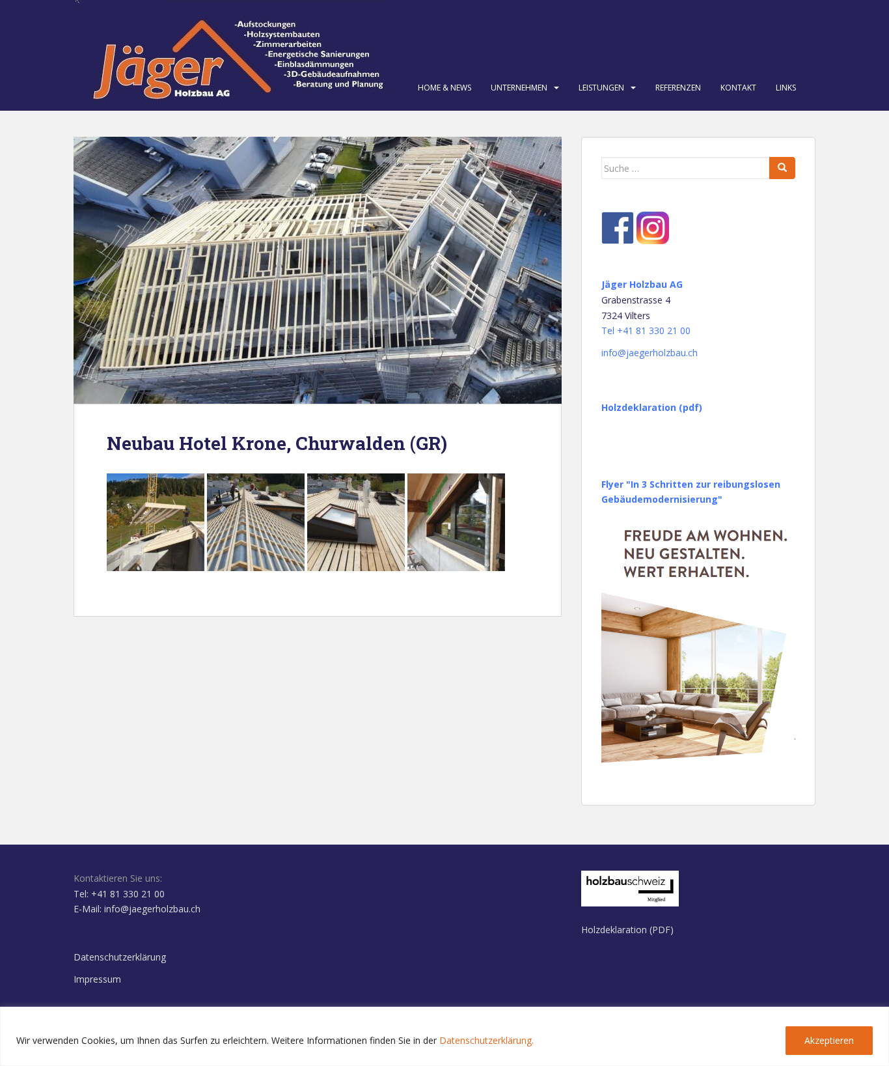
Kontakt (738, 87)
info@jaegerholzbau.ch (649, 352)
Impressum (97, 979)
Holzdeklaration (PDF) (627, 929)
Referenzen (678, 87)
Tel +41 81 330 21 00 (646, 330)
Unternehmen (519, 87)
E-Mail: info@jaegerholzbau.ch (137, 909)
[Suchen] (782, 168)
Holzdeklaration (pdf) (651, 407)
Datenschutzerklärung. (486, 1040)
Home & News (444, 87)
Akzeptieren (829, 1040)
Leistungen (601, 87)
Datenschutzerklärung (120, 957)
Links (786, 87)
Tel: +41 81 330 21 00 (119, 894)
